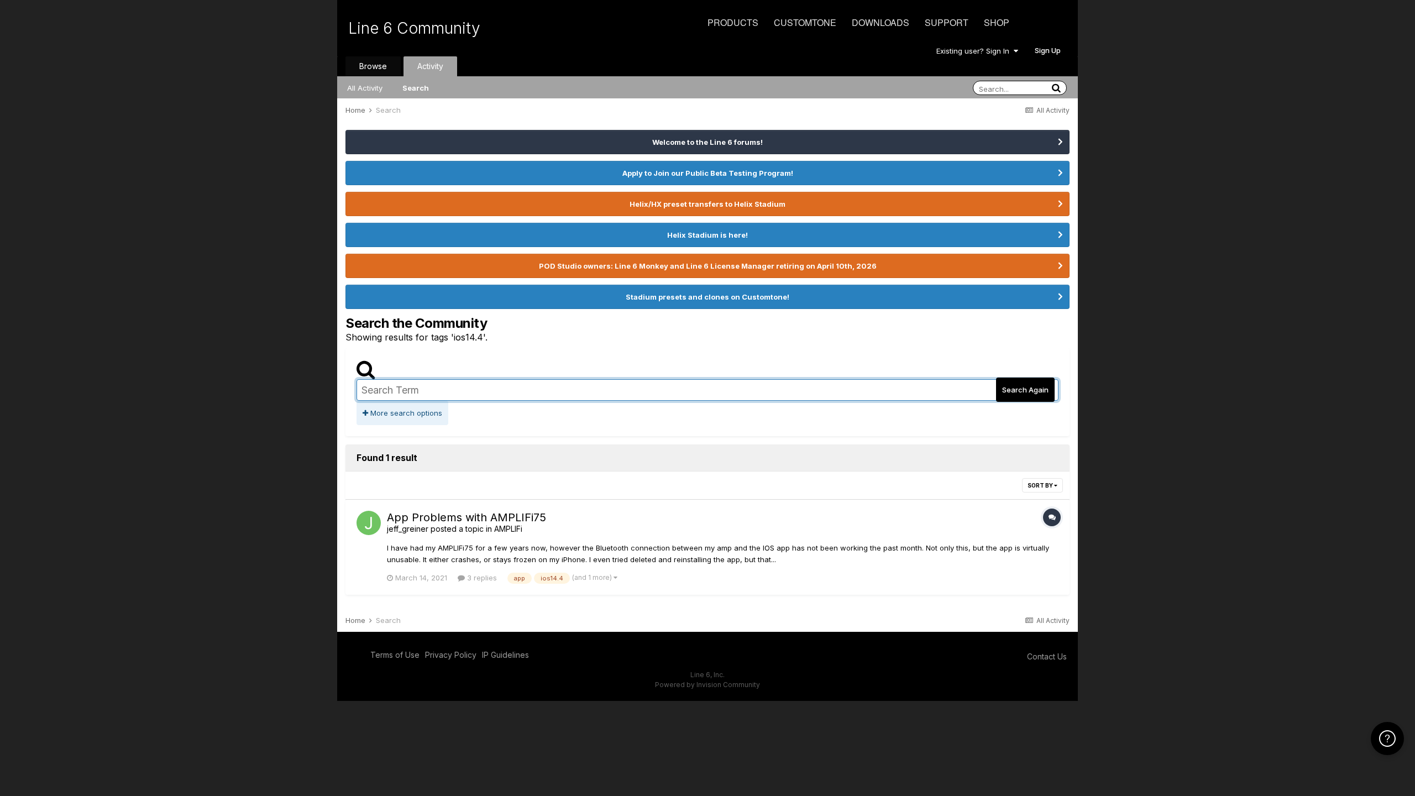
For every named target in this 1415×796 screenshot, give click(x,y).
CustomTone (805, 22)
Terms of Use (395, 654)
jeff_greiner (407, 528)
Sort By (1041, 485)
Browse (373, 66)
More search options (405, 413)
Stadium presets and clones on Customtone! (707, 296)
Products (733, 22)
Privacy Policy (450, 654)
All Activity (364, 87)
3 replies (481, 577)
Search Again (1025, 389)
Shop (996, 22)
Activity (430, 66)
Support (946, 22)
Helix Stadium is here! (707, 235)
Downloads (880, 22)
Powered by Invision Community (707, 684)
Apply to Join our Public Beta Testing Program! (707, 173)
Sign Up (1048, 50)
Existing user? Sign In (975, 50)
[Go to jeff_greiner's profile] (369, 523)
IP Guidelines (505, 654)
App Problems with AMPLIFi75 (466, 517)
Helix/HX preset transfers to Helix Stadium (707, 204)
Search (415, 87)
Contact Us (1047, 656)
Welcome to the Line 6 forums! (707, 142)
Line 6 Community (414, 28)
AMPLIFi (508, 528)
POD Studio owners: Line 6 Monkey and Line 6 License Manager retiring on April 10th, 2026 (708, 265)
